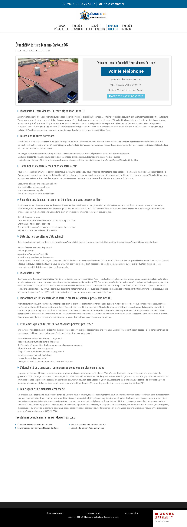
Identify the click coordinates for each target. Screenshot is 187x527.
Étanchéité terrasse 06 (77, 27)
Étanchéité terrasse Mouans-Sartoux (34, 424)
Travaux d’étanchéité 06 (61, 27)
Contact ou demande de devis (127, 96)
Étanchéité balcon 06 (126, 27)
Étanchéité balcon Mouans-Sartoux (87, 427)
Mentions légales (131, 513)
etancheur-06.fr (58, 513)
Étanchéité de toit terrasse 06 (95, 27)
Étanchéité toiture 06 (113, 27)
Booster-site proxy (111, 517)
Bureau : (79, 4)
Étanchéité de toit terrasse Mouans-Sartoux (37, 427)
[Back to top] (179, 519)
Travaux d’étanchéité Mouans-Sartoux (88, 424)
